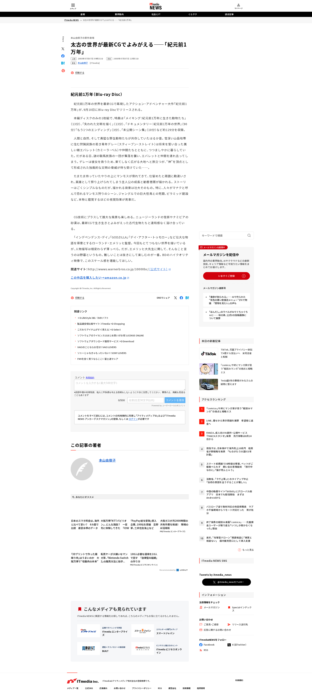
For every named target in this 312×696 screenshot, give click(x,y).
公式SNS (89, 688)
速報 (82, 14)
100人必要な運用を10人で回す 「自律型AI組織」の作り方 (143, 557)
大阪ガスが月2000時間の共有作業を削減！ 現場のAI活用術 (174, 524)
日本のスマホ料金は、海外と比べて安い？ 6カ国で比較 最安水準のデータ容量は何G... (85, 524)
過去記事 (229, 14)
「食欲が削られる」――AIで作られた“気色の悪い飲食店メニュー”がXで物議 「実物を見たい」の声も (228, 300)
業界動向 (119, 14)
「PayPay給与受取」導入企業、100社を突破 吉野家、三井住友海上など (144, 524)
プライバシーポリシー (141, 688)
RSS (160, 688)
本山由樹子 (107, 460)
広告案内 (103, 688)
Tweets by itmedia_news (215, 575)
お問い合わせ (119, 688)
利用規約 (239, 680)
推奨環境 (201, 688)
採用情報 (186, 688)
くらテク (192, 14)
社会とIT (156, 14)
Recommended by (168, 570)
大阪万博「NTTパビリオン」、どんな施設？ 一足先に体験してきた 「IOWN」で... (115, 524)
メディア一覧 (72, 688)
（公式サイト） (158, 269)
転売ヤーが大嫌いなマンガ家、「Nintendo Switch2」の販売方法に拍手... (114, 557)
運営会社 (172, 688)
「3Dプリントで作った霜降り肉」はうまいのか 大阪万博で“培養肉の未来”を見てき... (85, 557)
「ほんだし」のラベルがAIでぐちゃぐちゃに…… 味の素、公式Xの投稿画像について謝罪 (228, 315)
